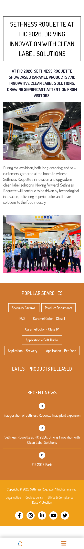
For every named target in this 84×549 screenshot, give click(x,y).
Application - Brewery (23, 350)
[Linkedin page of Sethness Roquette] (42, 515)
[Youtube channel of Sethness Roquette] (53, 515)
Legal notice (13, 497)
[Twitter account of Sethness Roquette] (65, 515)
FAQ (22, 318)
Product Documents (58, 308)
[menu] (63, 543)
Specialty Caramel (24, 308)
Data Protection (42, 502)
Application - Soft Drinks (42, 340)
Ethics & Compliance (60, 497)
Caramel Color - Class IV (42, 329)
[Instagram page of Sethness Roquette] (31, 515)
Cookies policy (34, 497)
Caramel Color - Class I (49, 318)
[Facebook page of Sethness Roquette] (19, 515)
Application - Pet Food (61, 350)
